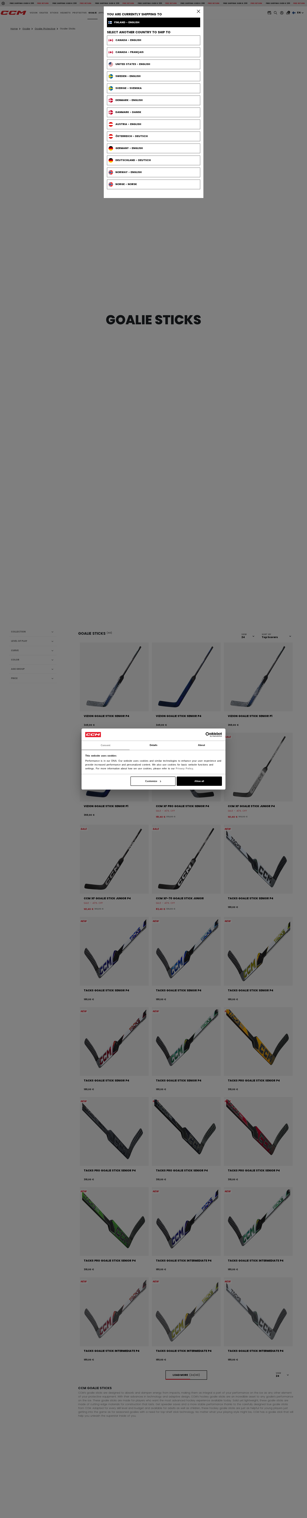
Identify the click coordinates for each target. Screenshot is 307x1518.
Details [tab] (153, 745)
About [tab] (201, 745)
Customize (151, 781)
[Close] (197, 11)
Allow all (199, 781)
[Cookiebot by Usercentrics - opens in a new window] (208, 734)
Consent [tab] (105, 745)
